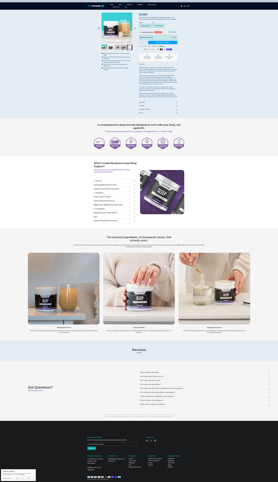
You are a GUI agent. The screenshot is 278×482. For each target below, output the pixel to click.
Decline (28, 478)
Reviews (141, 112)
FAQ (130, 465)
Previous (126, 1)
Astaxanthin (171, 458)
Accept (17, 478)
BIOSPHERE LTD (95, 479)
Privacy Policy (21, 474)
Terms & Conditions (153, 460)
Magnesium (171, 460)
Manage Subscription (135, 467)
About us (131, 458)
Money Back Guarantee (155, 458)
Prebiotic (170, 467)
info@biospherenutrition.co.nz (116, 459)
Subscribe (91, 448)
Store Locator (132, 460)
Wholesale (132, 463)
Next (152, 1)
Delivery (150, 465)
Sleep (169, 465)
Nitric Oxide (171, 463)
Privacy (150, 463)
